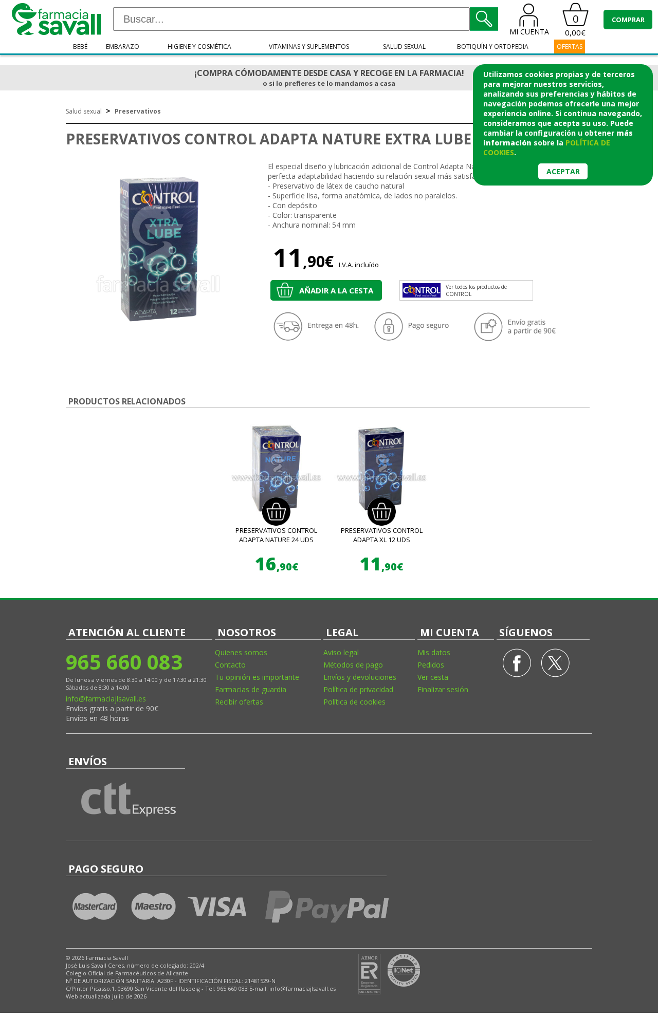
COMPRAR (628, 19)
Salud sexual (404, 46)
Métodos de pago (353, 665)
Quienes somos (241, 652)
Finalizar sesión (442, 689)
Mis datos (433, 652)
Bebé (80, 46)
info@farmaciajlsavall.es (106, 699)
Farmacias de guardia (250, 689)
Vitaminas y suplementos (309, 46)
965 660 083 (124, 661)
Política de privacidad (358, 689)
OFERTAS (569, 46)
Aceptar (563, 171)
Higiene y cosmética (199, 46)
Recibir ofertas (239, 702)
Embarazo (122, 46)
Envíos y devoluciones (359, 677)
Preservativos (138, 111)
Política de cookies (354, 702)
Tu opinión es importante (257, 677)
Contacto (230, 665)
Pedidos (430, 665)
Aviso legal (341, 652)
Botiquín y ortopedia (492, 46)
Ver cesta (432, 677)
